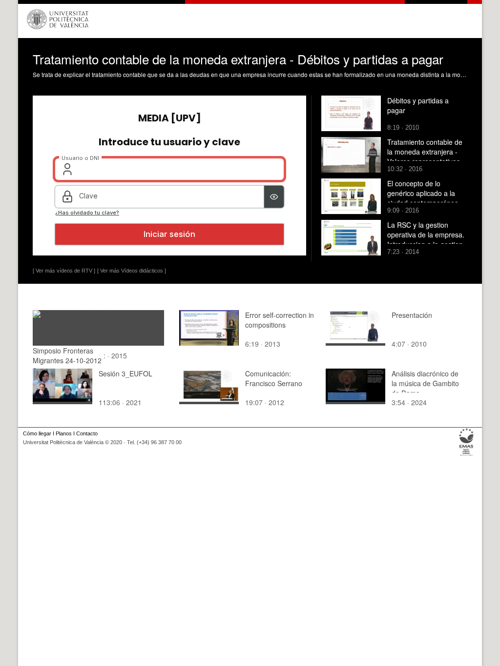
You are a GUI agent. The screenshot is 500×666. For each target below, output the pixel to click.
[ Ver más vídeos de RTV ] (64, 271)
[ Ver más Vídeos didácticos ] (131, 271)
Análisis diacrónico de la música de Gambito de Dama (425, 383)
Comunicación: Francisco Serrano (273, 378)
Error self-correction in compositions (279, 320)
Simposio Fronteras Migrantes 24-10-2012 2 (67, 360)
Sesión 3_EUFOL (125, 373)
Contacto (87, 433)
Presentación (412, 315)
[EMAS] (466, 455)
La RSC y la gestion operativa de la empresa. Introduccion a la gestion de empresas (425, 239)
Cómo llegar (37, 433)
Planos (64, 433)
